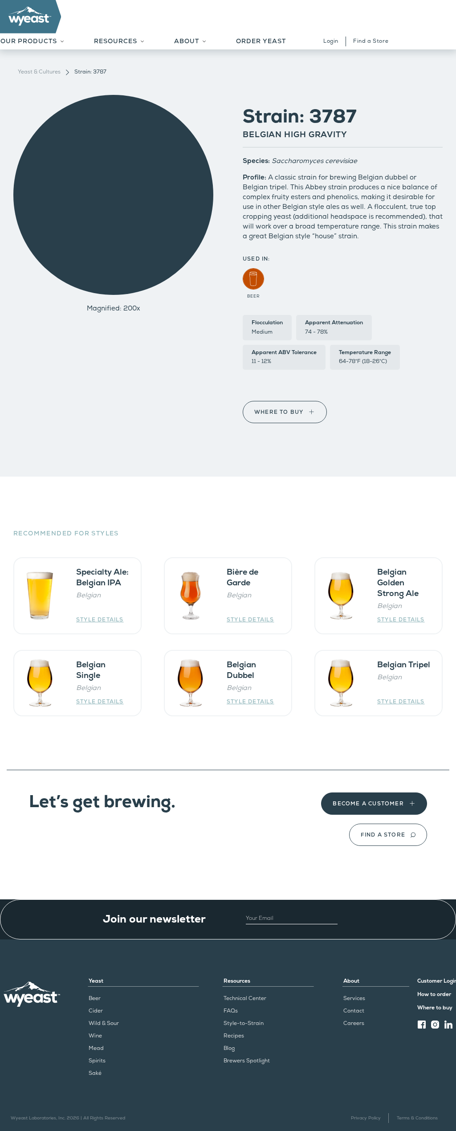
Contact (353, 1011)
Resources (237, 981)
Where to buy (278, 412)
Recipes (234, 1036)
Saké (95, 1073)
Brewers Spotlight (247, 1061)
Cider (96, 1011)
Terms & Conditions (417, 1118)
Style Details (100, 620)
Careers (353, 1023)
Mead (96, 1048)
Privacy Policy (366, 1118)
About (351, 981)
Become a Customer (368, 803)
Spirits (97, 1061)
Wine (95, 1036)
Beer (95, 998)
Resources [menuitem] (115, 41)
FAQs (231, 1011)
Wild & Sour (104, 1023)
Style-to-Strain (244, 1023)
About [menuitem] (186, 41)
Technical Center (245, 998)
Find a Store (370, 41)
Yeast (96, 981)
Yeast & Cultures (39, 72)
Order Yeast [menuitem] (261, 41)
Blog (229, 1048)
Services (354, 998)
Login (330, 41)
